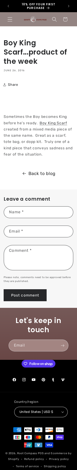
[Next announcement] (68, 6)
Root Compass (27, 453)
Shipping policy (55, 466)
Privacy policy (59, 459)
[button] (9, 19)
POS (41, 453)
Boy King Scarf (53, 123)
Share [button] (13, 85)
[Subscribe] (62, 345)
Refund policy (34, 459)
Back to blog (41, 173)
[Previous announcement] (8, 6)
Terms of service (27, 466)
